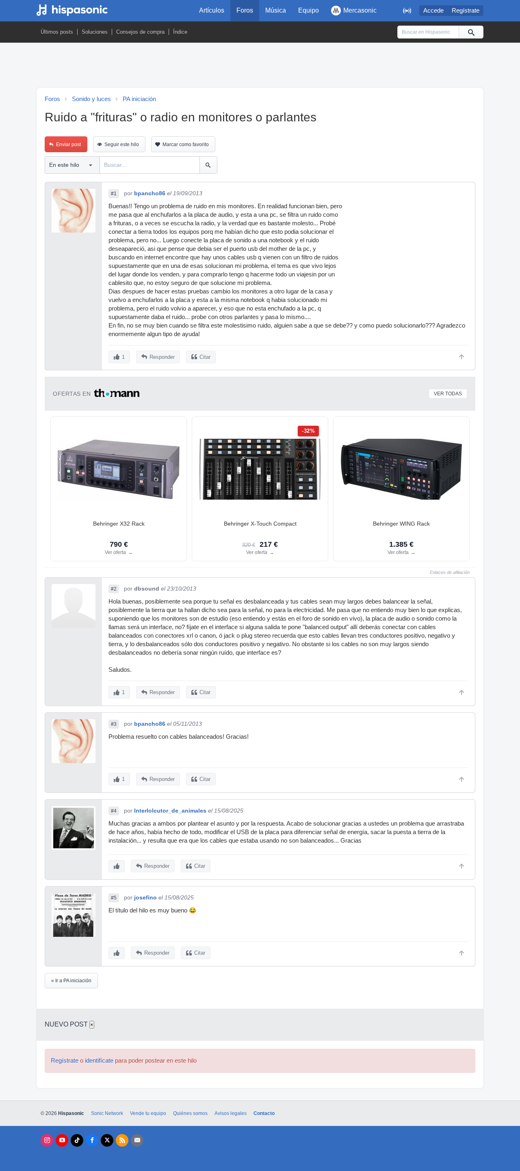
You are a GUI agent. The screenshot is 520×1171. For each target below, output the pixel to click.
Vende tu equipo (148, 1113)
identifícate (99, 1060)
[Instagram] (47, 1140)
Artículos (211, 10)
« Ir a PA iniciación (71, 980)
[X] (107, 1140)
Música (275, 10)
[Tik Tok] (77, 1140)
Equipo (308, 10)
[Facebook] (92, 1140)
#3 (114, 724)
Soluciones (95, 32)
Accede (433, 10)
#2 (114, 589)
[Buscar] (471, 32)
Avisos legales (230, 1113)
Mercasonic (360, 10)
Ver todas (448, 394)
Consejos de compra (140, 32)
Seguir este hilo (121, 144)
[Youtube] (62, 1140)
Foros (244, 10)
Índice (180, 32)
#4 (114, 811)
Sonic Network (107, 1113)
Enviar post (68, 144)
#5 (114, 898)
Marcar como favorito (185, 144)
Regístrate (465, 10)
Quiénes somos (190, 1113)
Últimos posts (57, 32)
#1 (114, 193)
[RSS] (122, 1140)
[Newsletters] (137, 1140)
